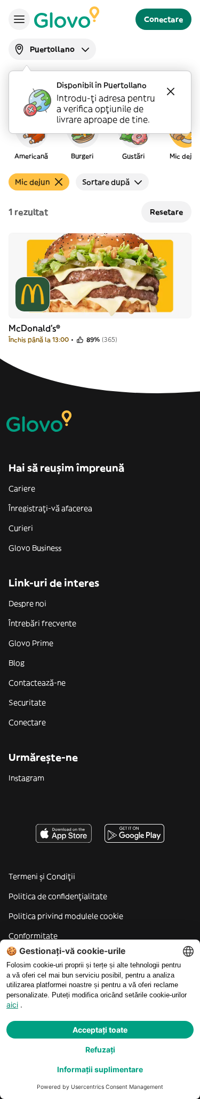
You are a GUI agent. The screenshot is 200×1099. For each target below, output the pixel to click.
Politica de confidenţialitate (58, 896)
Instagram (26, 778)
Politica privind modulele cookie (66, 916)
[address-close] (170, 91)
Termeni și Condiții (42, 876)
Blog (17, 663)
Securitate (27, 702)
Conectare (27, 722)
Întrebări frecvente (42, 623)
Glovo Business (35, 548)
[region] (100, 136)
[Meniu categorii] (19, 19)
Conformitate (33, 936)
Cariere (22, 488)
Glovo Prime (31, 643)
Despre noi (27, 603)
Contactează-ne (37, 683)
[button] (31, 136)
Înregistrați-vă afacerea (50, 508)
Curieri (21, 528)
